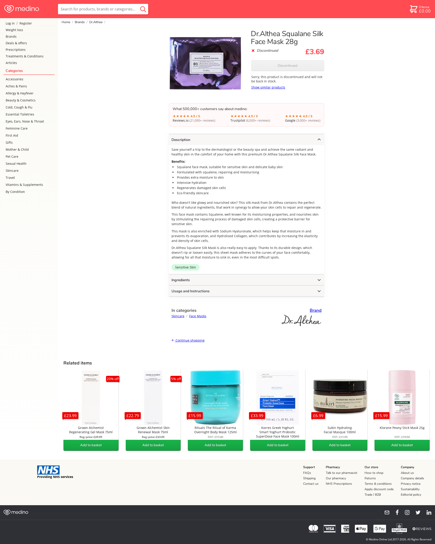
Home (66, 22)
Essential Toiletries (20, 114)
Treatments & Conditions (25, 56)
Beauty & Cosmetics (21, 100)
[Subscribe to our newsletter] (385, 512)
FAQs (307, 473)
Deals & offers (16, 43)
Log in (10, 23)
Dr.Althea (95, 22)
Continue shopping (190, 340)
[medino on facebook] (394, 512)
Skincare (12, 170)
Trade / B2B (373, 494)
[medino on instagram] (405, 512)
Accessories (14, 79)
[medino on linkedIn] (426, 512)
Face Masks (197, 316)
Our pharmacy (336, 478)
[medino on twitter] (415, 512)
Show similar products (268, 87)
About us (407, 473)
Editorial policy (411, 494)
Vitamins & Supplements (24, 184)
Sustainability (410, 489)
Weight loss (14, 30)
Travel (10, 177)
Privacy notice (410, 484)
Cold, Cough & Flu (19, 107)
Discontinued (287, 65)
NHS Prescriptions (339, 484)
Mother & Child (17, 149)
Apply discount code (379, 489)
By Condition (15, 192)
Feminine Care (17, 128)
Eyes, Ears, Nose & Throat (25, 121)
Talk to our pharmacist (341, 473)
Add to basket (91, 445)
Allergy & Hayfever (20, 93)
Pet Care (12, 156)
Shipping (309, 478)
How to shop (374, 473)
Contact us (311, 484)
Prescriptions (16, 49)
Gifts (9, 142)
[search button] (143, 9)
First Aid (12, 135)
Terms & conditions (378, 484)
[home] (28, 9)
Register (25, 23)
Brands (11, 36)
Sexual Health (16, 163)
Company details (412, 478)
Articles (11, 63)
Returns (370, 478)
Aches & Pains (16, 86)
